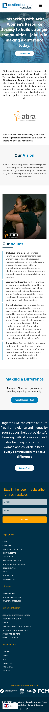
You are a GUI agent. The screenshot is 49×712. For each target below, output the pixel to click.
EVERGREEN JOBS (9, 593)
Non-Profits (8, 575)
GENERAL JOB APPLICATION (13, 597)
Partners (6, 670)
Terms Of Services (35, 705)
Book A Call (8, 667)
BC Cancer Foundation (12, 619)
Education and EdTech (12, 549)
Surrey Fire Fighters (11, 634)
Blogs (5, 655)
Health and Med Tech (12, 560)
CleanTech (7, 545)
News (5, 659)
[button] (40, 6)
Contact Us (7, 663)
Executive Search (10, 553)
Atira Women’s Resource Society (16, 615)
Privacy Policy (20, 705)
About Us (6, 652)
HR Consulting (9, 568)
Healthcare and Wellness (14, 564)
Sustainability (9, 579)
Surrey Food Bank (10, 638)
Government (8, 557)
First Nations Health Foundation (17, 626)
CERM (5, 541)
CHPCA (5, 622)
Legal (5, 572)
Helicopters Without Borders (15, 630)
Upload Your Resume (12, 601)
